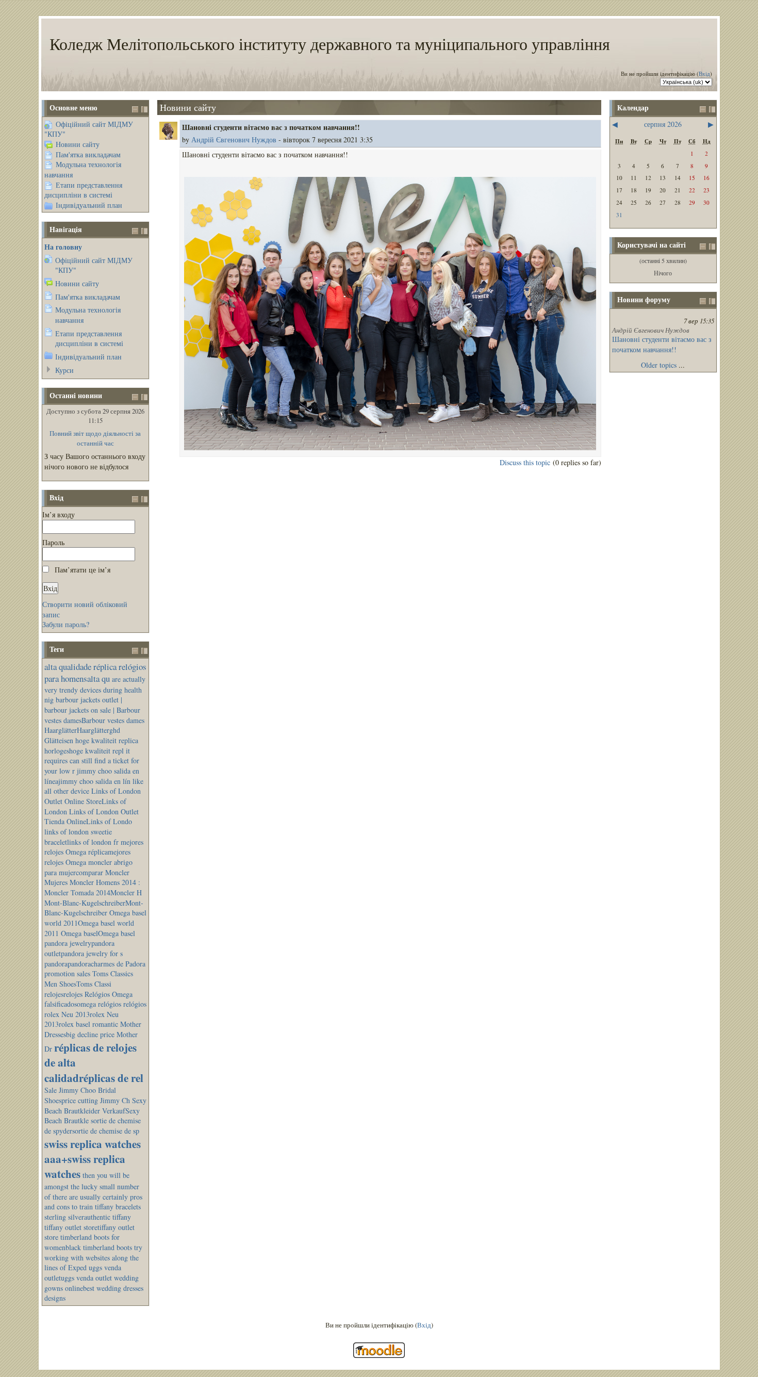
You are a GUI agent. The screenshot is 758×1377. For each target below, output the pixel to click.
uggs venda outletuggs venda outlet (82, 1273)
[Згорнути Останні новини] (135, 397)
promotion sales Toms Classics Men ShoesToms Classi (88, 979)
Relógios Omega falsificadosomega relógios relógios (95, 999)
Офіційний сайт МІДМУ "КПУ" (88, 129)
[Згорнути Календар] (703, 109)
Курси (64, 370)
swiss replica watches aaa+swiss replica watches (92, 1159)
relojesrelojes (63, 994)
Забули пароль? (65, 624)
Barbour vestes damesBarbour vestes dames (94, 715)
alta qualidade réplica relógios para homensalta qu (95, 673)
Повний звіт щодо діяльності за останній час (95, 438)
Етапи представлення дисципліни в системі (83, 190)
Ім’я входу (58, 514)
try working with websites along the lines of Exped (93, 1257)
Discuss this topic (525, 462)
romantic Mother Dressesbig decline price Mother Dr (92, 1036)
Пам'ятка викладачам (88, 154)
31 (619, 215)
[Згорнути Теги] (135, 651)
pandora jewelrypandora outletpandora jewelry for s (83, 948)
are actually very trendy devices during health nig (94, 689)
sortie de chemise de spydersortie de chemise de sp (92, 1126)
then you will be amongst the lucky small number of (91, 1185)
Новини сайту (78, 144)
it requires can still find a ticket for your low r (91, 761)
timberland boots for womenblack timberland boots (88, 1242)
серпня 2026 (663, 124)
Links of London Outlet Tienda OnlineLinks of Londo (91, 817)
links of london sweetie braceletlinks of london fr (81, 837)
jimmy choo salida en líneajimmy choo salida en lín (91, 776)
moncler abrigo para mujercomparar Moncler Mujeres (88, 872)
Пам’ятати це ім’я (82, 570)
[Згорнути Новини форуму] (703, 301)
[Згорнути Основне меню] (135, 109)
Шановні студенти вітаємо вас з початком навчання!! (662, 344)
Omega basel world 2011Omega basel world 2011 (95, 923)
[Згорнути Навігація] (135, 231)
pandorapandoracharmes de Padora (94, 964)
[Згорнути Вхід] (135, 499)
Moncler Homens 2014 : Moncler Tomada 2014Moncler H (93, 887)
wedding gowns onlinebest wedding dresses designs (93, 1288)
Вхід (704, 73)
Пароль (53, 542)
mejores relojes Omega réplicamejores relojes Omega (93, 852)
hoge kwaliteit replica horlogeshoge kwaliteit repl (91, 745)
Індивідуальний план (89, 205)
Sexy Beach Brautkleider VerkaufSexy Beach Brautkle (95, 1110)
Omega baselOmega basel (98, 933)
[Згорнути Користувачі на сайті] (703, 246)
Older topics (659, 365)
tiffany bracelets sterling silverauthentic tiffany (92, 1212)
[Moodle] (379, 1355)
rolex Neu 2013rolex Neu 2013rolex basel (81, 1019)
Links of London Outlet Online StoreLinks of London (92, 801)
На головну (63, 246)
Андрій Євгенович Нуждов (233, 139)
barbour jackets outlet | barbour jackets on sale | (83, 705)
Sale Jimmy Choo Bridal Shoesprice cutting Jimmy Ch (87, 1095)
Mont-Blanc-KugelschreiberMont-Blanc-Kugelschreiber (93, 908)
